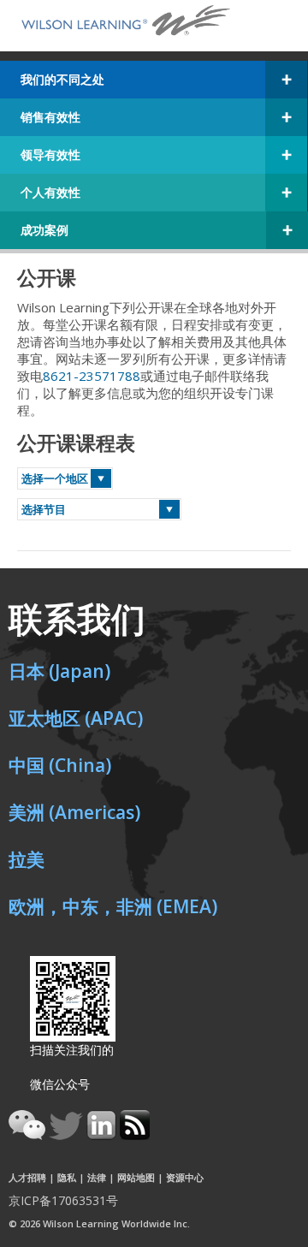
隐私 (66, 1177)
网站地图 (136, 1177)
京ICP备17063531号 (63, 1200)
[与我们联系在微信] (29, 1134)
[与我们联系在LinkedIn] (103, 1134)
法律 (96, 1177)
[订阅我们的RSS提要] (135, 1134)
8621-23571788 (91, 375)
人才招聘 (27, 1177)
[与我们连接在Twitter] (67, 1134)
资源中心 (185, 1177)
